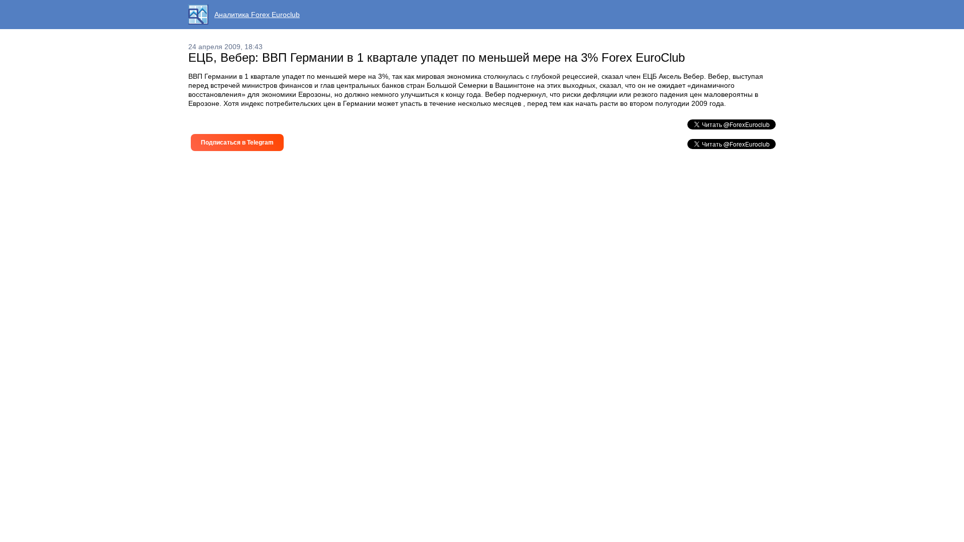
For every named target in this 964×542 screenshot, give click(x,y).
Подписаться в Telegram (237, 142)
